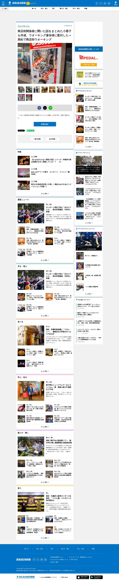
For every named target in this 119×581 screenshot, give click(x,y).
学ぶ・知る (76, 8)
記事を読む (45, 124)
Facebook (96, 3)
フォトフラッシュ (24, 26)
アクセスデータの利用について (59, 559)
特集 (85, 8)
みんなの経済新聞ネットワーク (25, 577)
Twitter (100, 3)
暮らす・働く (64, 8)
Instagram (105, 3)
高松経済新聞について (57, 557)
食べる (34, 8)
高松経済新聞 (17, 3)
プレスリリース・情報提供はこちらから (81, 557)
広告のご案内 (54, 562)
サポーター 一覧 (89, 64)
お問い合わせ (74, 559)
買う (53, 8)
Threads (109, 3)
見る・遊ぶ (44, 8)
